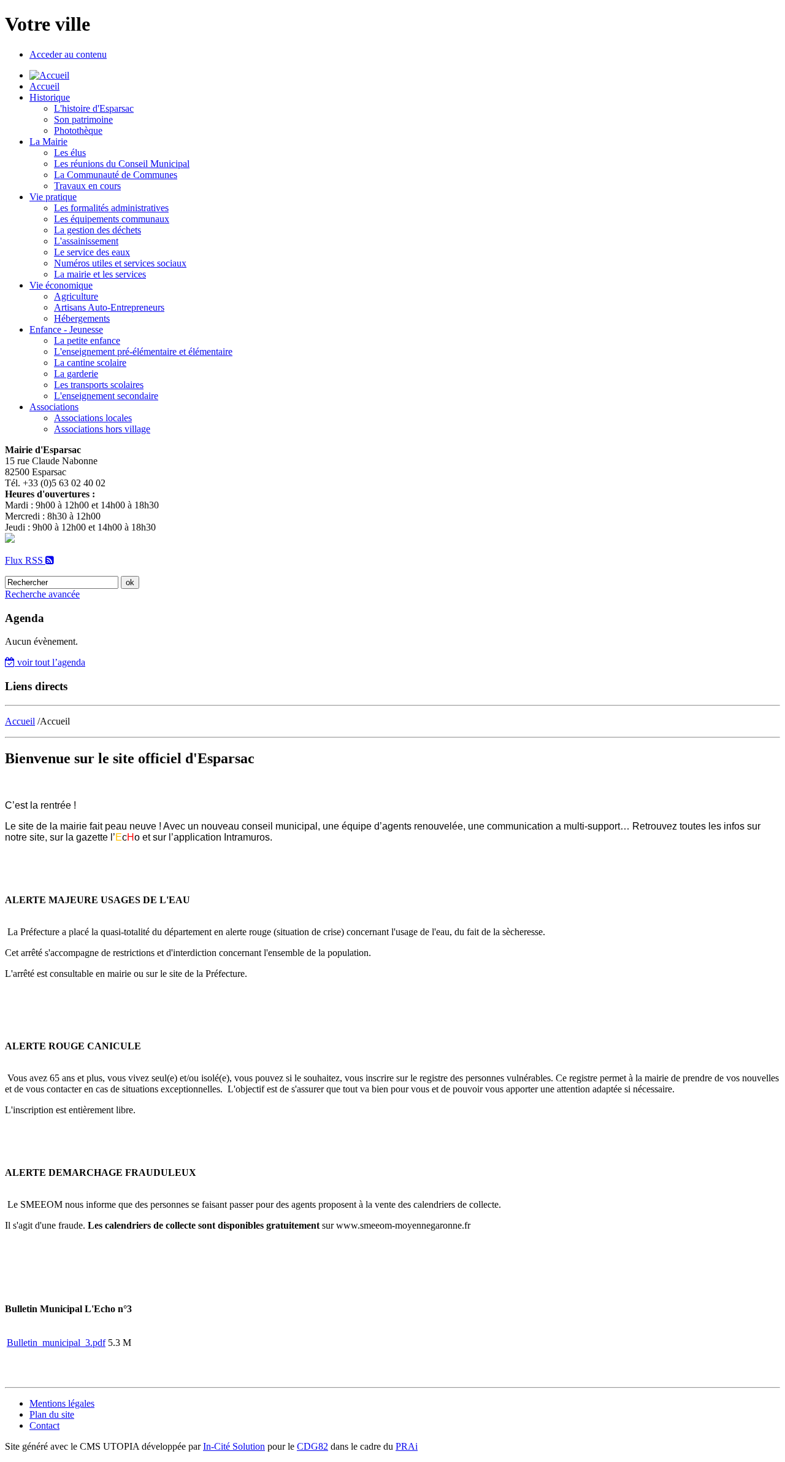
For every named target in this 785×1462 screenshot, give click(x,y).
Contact (44, 1425)
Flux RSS (25, 560)
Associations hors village (102, 429)
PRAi (407, 1446)
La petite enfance (87, 340)
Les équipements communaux (111, 219)
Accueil (44, 86)
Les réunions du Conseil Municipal (122, 163)
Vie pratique (53, 197)
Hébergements (82, 318)
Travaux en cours (87, 186)
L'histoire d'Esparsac (94, 108)
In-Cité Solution (234, 1446)
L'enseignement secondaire (106, 396)
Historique (49, 97)
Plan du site (51, 1414)
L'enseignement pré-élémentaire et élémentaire (143, 351)
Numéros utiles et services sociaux (120, 263)
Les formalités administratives (111, 208)
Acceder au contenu (68, 54)
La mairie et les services (100, 274)
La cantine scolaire (90, 362)
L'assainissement (86, 241)
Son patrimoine (83, 119)
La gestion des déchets (97, 230)
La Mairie (48, 141)
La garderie (76, 373)
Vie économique (61, 285)
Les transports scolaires (99, 384)
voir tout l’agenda (50, 662)
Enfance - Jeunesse (66, 329)
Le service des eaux (92, 252)
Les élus (70, 152)
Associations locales (93, 418)
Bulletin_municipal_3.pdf (56, 1342)
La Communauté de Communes (115, 174)
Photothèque (78, 130)
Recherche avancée (42, 594)
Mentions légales (61, 1403)
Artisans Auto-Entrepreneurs (109, 307)
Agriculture (76, 296)
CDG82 (312, 1446)
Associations (53, 407)
